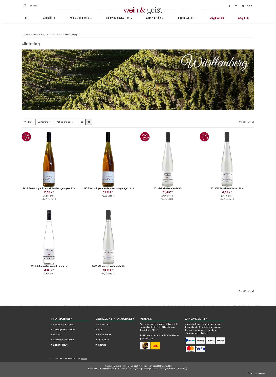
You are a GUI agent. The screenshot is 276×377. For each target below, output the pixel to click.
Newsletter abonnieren (63, 340)
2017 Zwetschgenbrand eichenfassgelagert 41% (108, 188)
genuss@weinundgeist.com (146, 369)
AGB (100, 330)
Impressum (103, 340)
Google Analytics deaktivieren (116, 366)
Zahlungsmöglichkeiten (64, 330)
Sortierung (43, 122)
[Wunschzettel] (236, 6)
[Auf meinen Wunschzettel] (71, 137)
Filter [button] (29, 122)
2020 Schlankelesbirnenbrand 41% (49, 266)
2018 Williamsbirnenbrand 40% (227, 188)
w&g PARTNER (217, 18)
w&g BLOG (243, 18)
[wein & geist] (143, 10)
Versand (84, 359)
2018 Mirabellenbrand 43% (168, 188)
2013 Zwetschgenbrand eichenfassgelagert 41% (49, 188)
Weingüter (49, 18)
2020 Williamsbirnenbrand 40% (108, 266)
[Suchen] (26, 6)
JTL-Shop (260, 373)
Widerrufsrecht (105, 335)
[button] (229, 6)
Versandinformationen (63, 324)
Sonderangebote (187, 18)
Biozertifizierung (60, 345)
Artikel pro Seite (65, 122)
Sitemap (102, 345)
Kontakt (57, 335)
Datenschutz (104, 324)
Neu (27, 18)
